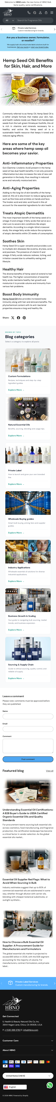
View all (49, 770)
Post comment (28, 759)
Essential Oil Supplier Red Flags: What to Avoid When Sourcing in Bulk (26, 881)
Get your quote (23, 47)
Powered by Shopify (20, 1096)
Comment (7, 736)
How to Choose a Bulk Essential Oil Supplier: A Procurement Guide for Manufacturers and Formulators (23, 945)
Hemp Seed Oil (10, 298)
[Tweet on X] (13, 318)
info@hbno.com (30, 1030)
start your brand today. (40, 47)
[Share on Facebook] (18, 318)
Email (5, 724)
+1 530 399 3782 (13, 1030)
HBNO (11, 1096)
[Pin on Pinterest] (24, 318)
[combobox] (28, 20)
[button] (46, 12)
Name (5, 711)
